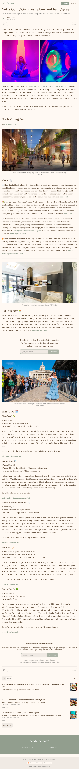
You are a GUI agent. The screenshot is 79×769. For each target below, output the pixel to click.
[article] (39, 689)
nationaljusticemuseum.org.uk (16, 498)
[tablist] (7, 679)
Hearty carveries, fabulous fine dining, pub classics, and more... (24, 702)
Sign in (73, 3)
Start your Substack (35, 763)
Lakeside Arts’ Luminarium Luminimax (45, 86)
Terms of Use (49, 660)
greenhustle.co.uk (10, 632)
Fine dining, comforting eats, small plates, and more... (21, 689)
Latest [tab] (9, 679)
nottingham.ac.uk (18, 233)
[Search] (75, 679)
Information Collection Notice (39, 662)
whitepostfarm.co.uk (11, 456)
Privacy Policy (55, 662)
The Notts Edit (11, 17)
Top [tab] (4, 679)
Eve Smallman (10, 124)
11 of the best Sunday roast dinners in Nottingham (23, 700)
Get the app (47, 763)
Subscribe (64, 3)
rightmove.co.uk (40, 330)
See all (5, 725)
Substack (31, 767)
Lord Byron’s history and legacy (26, 230)
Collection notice (51, 759)
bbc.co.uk (64, 197)
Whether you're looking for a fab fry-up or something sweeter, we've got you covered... (32, 715)
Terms (43, 759)
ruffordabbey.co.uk (10, 542)
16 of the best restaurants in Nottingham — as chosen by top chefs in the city (33, 685)
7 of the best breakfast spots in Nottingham (20, 713)
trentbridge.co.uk (10, 584)
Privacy (39, 759)
